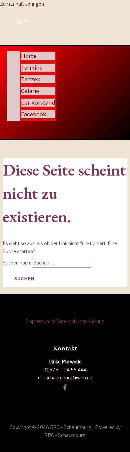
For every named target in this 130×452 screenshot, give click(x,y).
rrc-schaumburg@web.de (65, 377)
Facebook (33, 114)
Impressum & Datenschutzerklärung (65, 321)
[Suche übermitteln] (103, 263)
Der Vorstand (38, 102)
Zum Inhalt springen (22, 4)
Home (29, 56)
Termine (32, 67)
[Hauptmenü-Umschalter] (22, 21)
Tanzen (31, 79)
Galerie (30, 91)
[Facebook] (65, 388)
